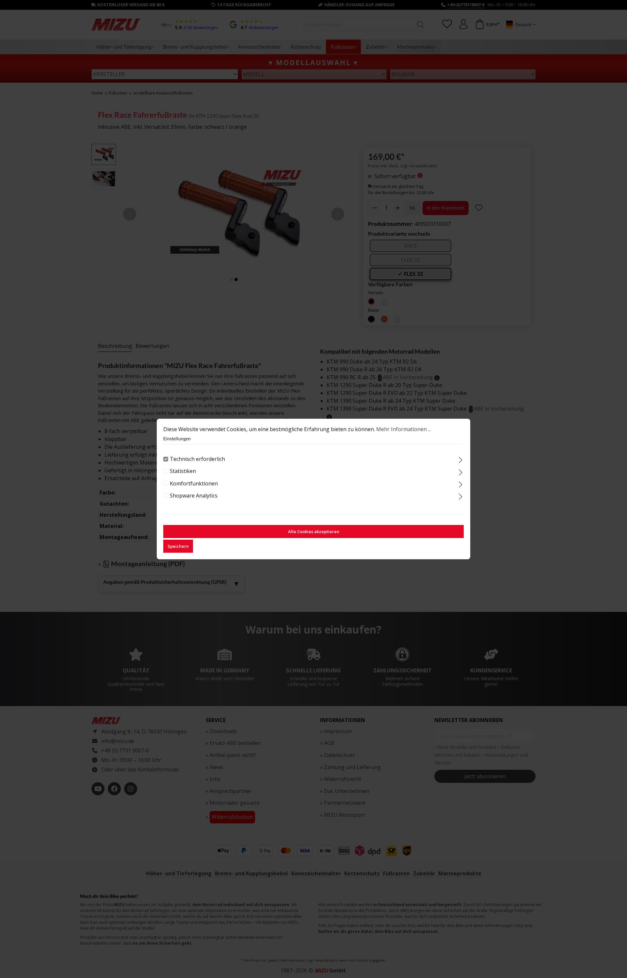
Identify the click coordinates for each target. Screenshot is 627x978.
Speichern (178, 546)
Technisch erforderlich (197, 459)
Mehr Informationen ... (403, 429)
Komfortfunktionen (194, 483)
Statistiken (183, 471)
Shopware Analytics (193, 495)
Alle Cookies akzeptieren (313, 531)
